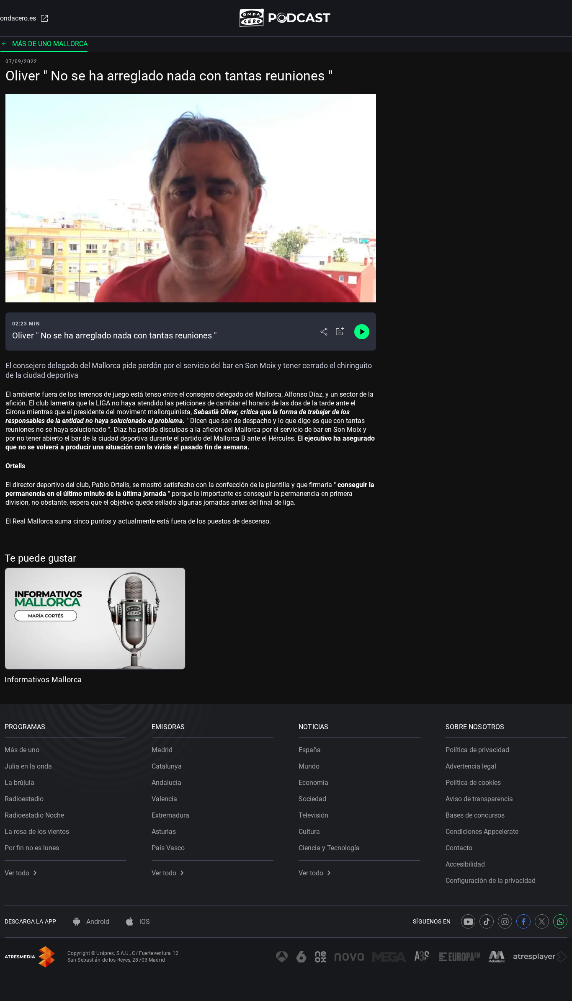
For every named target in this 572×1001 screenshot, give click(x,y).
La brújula (19, 783)
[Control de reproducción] (361, 331)
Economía (313, 783)
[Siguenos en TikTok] (486, 921)
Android (97, 922)
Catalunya (167, 766)
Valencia (164, 799)
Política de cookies (473, 783)
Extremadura (170, 815)
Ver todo (17, 873)
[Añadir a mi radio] (340, 331)
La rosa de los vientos (37, 832)
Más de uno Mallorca (50, 44)
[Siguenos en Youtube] (468, 921)
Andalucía (166, 783)
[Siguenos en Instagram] (505, 921)
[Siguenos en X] (542, 921)
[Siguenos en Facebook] (523, 921)
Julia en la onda (28, 766)
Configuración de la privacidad (491, 881)
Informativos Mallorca (43, 679)
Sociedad (312, 799)
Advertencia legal (471, 766)
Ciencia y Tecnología (329, 848)
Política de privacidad (477, 750)
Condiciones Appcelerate (482, 832)
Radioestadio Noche (34, 815)
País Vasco (168, 848)
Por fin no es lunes (32, 848)
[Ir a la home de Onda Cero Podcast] (286, 17)
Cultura (309, 832)
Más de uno (22, 750)
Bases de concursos (475, 815)
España (310, 750)
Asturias (164, 832)
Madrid (162, 750)
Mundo (309, 766)
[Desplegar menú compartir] (323, 331)
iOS (144, 922)
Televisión (313, 815)
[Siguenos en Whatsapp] (560, 921)
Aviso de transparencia (479, 799)
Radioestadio (24, 799)
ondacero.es (18, 18)
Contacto (459, 848)
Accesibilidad (465, 864)
